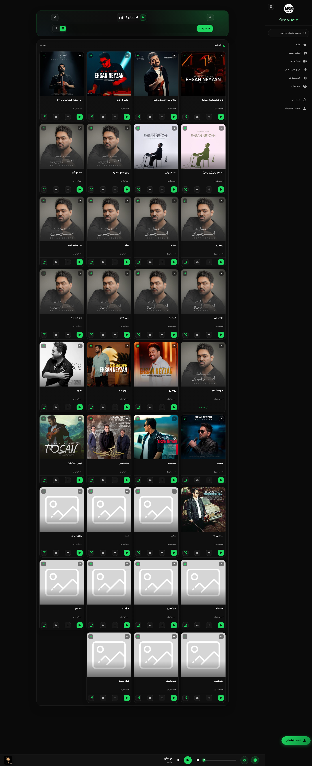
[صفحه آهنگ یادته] (91, 262)
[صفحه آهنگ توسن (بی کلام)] (44, 480)
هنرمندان (295, 86)
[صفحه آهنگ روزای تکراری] (44, 553)
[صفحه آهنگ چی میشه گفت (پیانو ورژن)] (44, 117)
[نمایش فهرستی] (56, 28)
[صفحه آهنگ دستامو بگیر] (138, 189)
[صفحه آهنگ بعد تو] (138, 262)
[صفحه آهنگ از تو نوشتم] (91, 407)
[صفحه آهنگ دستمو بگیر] (44, 189)
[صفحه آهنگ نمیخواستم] (138, 698)
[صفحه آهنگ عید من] (44, 625)
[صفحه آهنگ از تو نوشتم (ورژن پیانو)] (185, 117)
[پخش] (221, 117)
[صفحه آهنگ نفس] (44, 407)
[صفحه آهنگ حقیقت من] (91, 480)
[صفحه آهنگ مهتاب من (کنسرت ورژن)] (138, 117)
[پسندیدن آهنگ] (244, 760)
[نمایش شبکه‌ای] (63, 28)
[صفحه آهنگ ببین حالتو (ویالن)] (91, 189)
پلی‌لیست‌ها (294, 78)
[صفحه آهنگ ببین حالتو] (91, 335)
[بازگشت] (210, 17)
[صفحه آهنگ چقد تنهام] (185, 698)
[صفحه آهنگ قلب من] (138, 335)
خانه (298, 45)
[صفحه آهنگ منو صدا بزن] (44, 335)
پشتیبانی (295, 100)
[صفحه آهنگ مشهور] (185, 480)
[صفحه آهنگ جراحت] (91, 625)
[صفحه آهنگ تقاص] (138, 553)
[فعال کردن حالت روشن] (271, 7)
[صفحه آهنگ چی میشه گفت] (44, 262)
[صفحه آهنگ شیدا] (91, 553)
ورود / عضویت (292, 108)
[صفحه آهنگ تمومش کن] (185, 553)
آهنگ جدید (294, 53)
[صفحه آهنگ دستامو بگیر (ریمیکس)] (185, 189)
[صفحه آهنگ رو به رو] (185, 262)
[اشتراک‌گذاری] (54, 17)
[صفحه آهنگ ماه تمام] (185, 625)
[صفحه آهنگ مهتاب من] (185, 335)
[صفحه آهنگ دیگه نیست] (91, 698)
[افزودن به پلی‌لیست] (209, 117)
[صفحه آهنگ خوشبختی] (138, 625)
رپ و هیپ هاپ (292, 70)
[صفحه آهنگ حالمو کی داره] (91, 117)
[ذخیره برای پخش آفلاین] (197, 117)
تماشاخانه (295, 61)
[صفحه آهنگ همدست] (138, 480)
